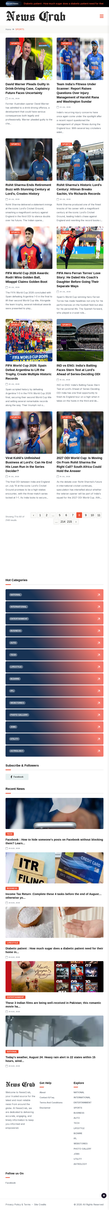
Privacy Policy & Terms (18, 1204)
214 (63, 521)
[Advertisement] (54, 555)
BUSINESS (12, 888)
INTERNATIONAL (82, 1097)
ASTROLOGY (80, 1164)
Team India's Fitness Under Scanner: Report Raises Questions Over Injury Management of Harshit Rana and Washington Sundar (78, 92)
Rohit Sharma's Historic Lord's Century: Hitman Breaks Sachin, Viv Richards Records (79, 189)
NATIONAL (12, 1052)
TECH (9, 834)
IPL (75, 1138)
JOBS (76, 1153)
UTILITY (78, 1159)
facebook (18, 777)
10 (92, 515)
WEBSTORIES (81, 1143)
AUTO (77, 1118)
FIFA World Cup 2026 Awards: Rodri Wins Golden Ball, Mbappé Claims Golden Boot (27, 277)
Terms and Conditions (51, 1102)
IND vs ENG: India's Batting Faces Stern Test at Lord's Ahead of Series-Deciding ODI (78, 370)
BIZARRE (78, 1133)
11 (98, 515)
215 (69, 521)
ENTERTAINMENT (15, 997)
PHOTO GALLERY (82, 1148)
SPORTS (15, 43)
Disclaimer (45, 1107)
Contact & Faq (47, 1097)
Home (8, 29)
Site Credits (40, 1204)
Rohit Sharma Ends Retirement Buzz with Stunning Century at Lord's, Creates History (28, 189)
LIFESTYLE (12, 943)
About (43, 1092)
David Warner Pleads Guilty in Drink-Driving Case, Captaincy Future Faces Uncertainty (28, 88)
